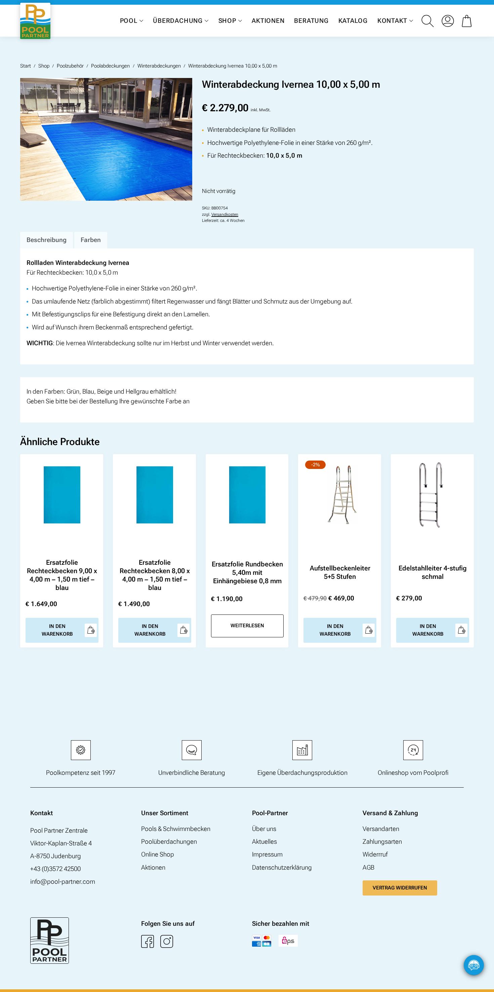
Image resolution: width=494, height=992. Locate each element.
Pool (128, 21)
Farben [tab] (91, 240)
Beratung (311, 21)
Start (25, 66)
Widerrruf (375, 854)
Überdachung (177, 21)
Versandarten (381, 829)
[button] (482, 980)
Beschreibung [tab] (47, 240)
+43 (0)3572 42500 (55, 869)
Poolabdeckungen (110, 66)
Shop (227, 21)
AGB (368, 867)
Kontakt (392, 21)
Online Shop (157, 854)
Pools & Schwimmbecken (175, 829)
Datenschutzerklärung (282, 867)
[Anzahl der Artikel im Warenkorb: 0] (468, 21)
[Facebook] (147, 941)
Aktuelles (264, 841)
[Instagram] (166, 941)
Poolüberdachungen (169, 841)
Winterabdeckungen (159, 66)
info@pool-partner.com (62, 881)
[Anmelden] (448, 21)
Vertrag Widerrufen (400, 888)
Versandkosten (224, 214)
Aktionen (268, 21)
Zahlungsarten (382, 841)
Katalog (353, 21)
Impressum (267, 854)
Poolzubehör (70, 66)
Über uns (264, 829)
